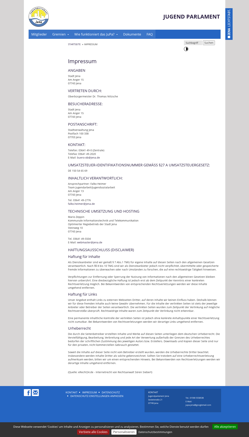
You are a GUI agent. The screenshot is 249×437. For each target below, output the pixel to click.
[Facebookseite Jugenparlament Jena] (27, 391)
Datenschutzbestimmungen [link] (155, 432)
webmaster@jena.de (89, 242)
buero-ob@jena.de (88, 157)
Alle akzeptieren (225, 427)
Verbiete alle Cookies (93, 432)
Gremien (59, 34)
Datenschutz (111, 392)
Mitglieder (39, 34)
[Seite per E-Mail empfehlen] (35, 391)
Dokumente (132, 34)
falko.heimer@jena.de (81, 203)
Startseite (74, 44)
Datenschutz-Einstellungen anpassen (96, 396)
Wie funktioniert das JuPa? (94, 34)
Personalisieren (124, 432)
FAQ (150, 34)
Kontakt (71, 392)
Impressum (89, 392)
